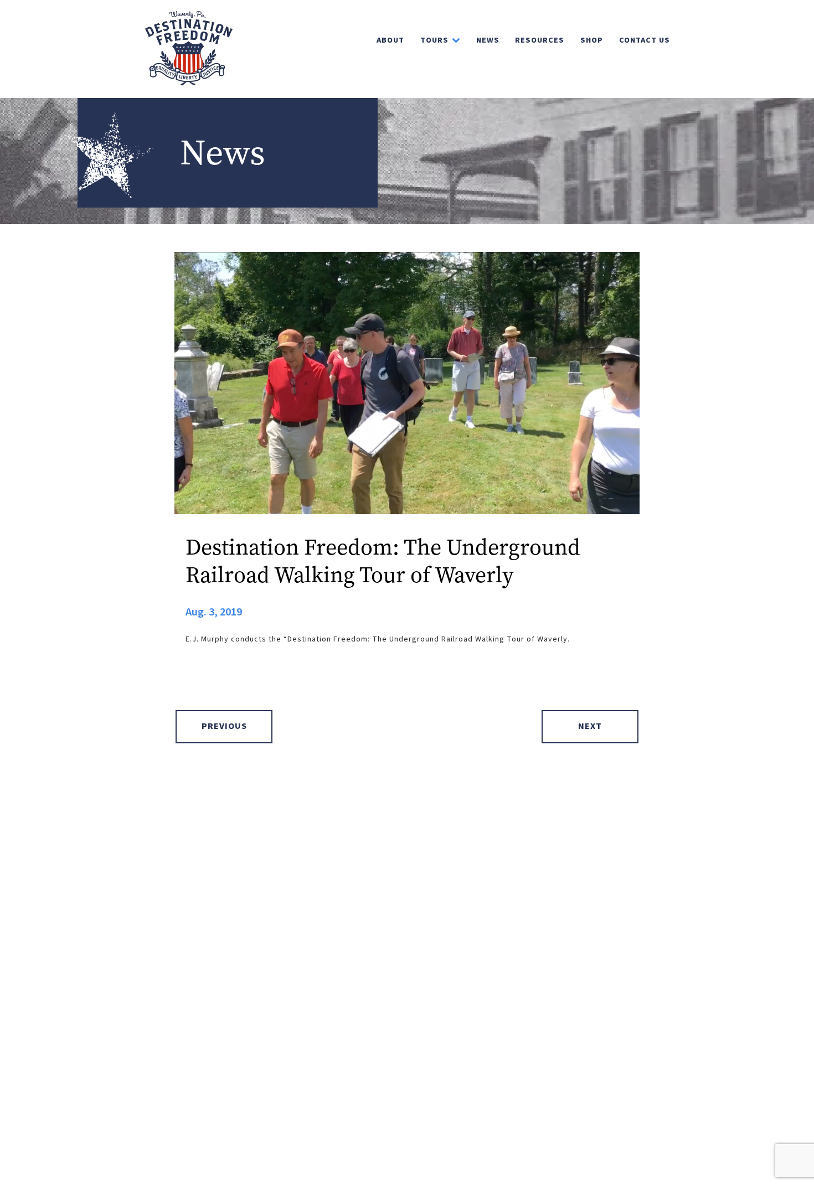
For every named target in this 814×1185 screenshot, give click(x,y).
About (390, 40)
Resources (539, 40)
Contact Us (644, 40)
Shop (591, 40)
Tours (434, 40)
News (487, 40)
